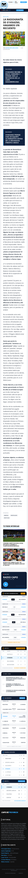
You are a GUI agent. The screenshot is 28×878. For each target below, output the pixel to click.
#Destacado (14, 515)
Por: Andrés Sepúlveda (10, 89)
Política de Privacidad (10, 873)
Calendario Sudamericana (20, 668)
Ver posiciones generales (20, 800)
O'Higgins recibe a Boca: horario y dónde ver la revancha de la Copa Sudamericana (13, 77)
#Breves (6, 515)
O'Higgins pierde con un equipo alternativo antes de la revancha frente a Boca (14, 139)
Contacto (21, 873)
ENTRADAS (23, 2)
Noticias (6, 16)
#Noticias (6, 517)
